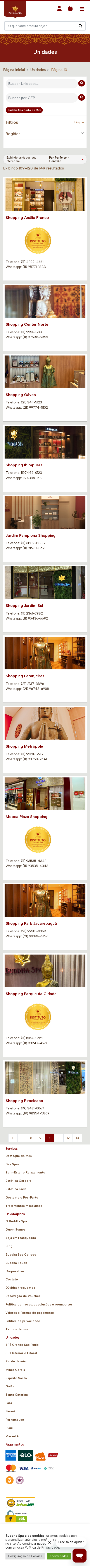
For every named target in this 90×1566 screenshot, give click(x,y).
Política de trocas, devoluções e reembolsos (39, 1304)
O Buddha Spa (16, 1221)
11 (58, 1138)
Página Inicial (14, 70)
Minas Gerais (15, 1370)
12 (68, 1138)
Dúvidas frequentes (20, 1288)
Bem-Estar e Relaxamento (25, 1172)
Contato (11, 1279)
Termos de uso (16, 1329)
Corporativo (14, 1271)
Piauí (9, 1428)
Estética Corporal (18, 1181)
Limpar (79, 122)
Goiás (9, 1386)
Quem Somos (15, 1229)
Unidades (38, 70)
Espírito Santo (16, 1378)
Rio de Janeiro (16, 1361)
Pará (8, 1403)
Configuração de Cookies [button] (25, 1556)
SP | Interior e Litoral (21, 1353)
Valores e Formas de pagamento (29, 1313)
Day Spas (12, 1164)
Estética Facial (16, 1189)
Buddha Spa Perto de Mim (24, 110)
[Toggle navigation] (82, 9)
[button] (59, 10)
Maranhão (12, 1436)
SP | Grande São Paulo (22, 1345)
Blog (8, 1246)
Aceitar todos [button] (59, 1556)
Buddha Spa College (20, 1254)
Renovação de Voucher (22, 1296)
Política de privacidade (22, 1321)
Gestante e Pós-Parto (21, 1197)
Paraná (10, 1411)
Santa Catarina (16, 1395)
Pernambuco (14, 1420)
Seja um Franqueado (20, 1238)
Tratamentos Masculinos (23, 1206)
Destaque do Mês (18, 1156)
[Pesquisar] (80, 25)
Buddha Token (16, 1263)
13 (77, 1138)
